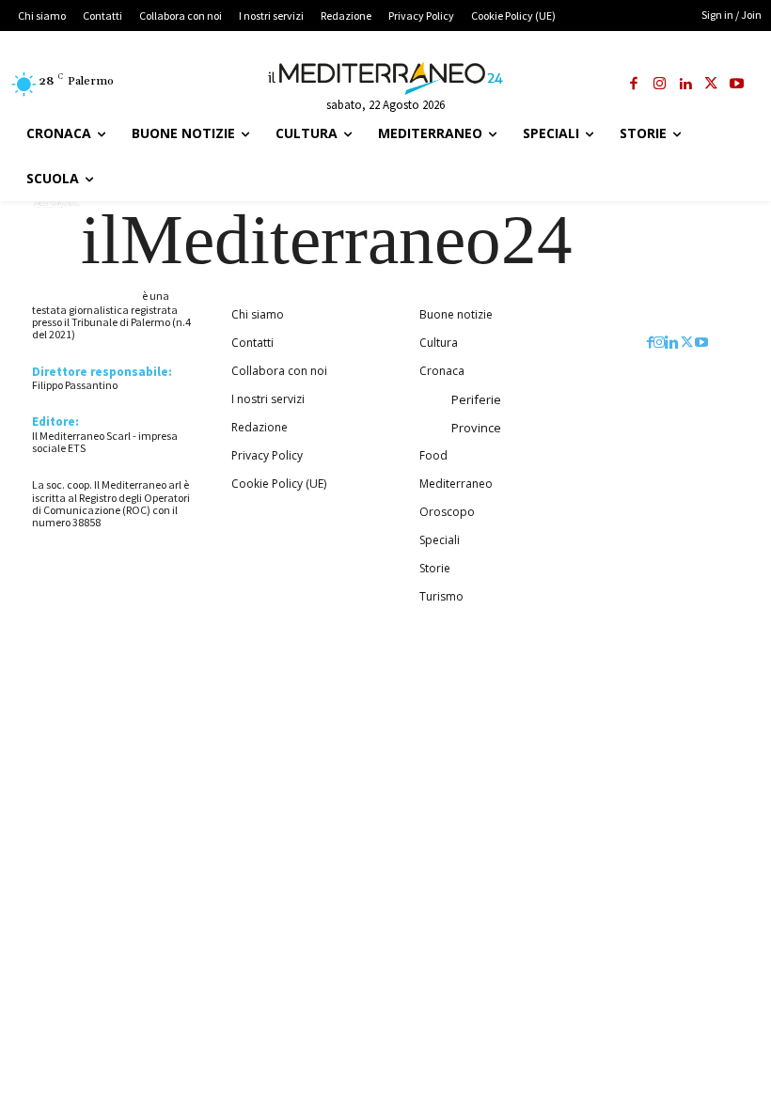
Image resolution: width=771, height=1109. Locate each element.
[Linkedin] (685, 85)
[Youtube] (736, 85)
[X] (711, 85)
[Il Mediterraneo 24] (385, 79)
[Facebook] (633, 85)
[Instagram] (659, 85)
